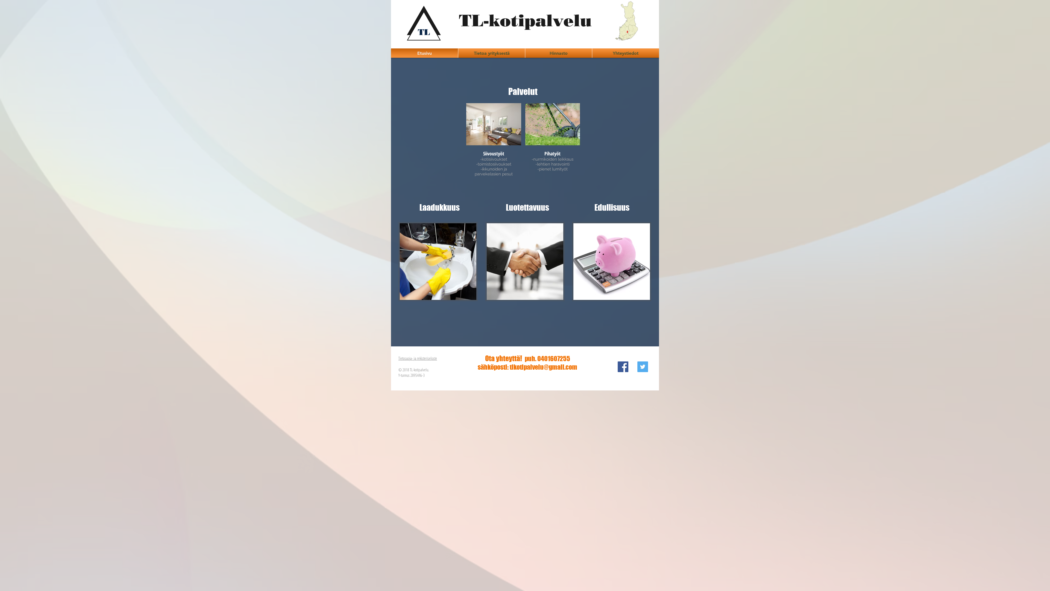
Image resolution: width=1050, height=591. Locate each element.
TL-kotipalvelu (525, 20)
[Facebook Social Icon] (623, 366)
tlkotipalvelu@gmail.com (543, 367)
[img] (493, 143)
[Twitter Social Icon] (642, 366)
